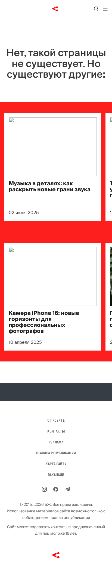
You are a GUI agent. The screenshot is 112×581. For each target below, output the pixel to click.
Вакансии (56, 475)
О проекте (56, 420)
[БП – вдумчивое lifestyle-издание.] (56, 8)
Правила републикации (56, 453)
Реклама (56, 442)
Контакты (56, 431)
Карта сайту (56, 464)
